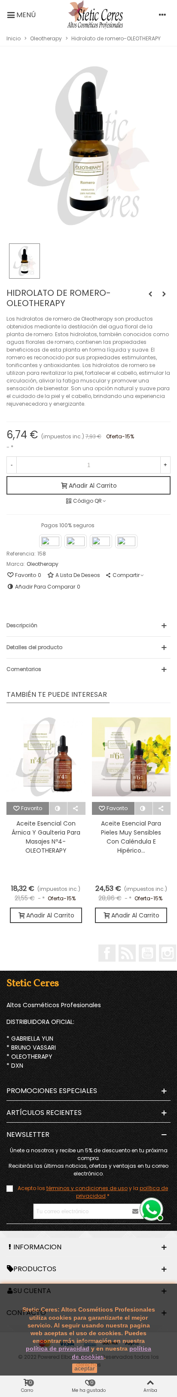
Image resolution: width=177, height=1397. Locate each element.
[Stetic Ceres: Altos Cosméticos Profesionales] (95, 14)
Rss (127, 953)
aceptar (84, 1368)
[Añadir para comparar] (58, 808)
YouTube (147, 953)
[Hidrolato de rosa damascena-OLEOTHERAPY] (164, 294)
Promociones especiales (51, 1091)
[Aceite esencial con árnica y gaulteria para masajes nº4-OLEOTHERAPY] (45, 757)
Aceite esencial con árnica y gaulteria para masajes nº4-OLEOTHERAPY (46, 837)
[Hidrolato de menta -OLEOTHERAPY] (150, 294)
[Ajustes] (162, 14)
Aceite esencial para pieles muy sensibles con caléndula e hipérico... (131, 837)
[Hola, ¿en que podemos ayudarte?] (150, 1208)
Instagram (167, 953)
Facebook (107, 953)
